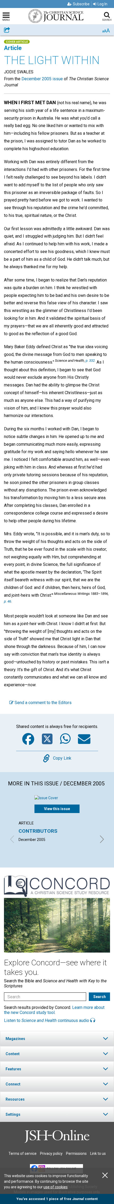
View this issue (57, 809)
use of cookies (55, 1187)
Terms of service (22, 1153)
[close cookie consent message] (105, 1175)
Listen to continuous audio (47, 1020)
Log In (102, 4)
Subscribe (81, 4)
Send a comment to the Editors (43, 702)
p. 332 (90, 360)
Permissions (76, 1153)
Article (13, 48)
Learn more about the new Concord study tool (54, 1010)
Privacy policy (51, 1153)
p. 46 (7, 601)
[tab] (57, 1038)
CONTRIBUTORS (38, 831)
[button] (57, 1038)
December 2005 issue (42, 78)
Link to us (98, 1153)
